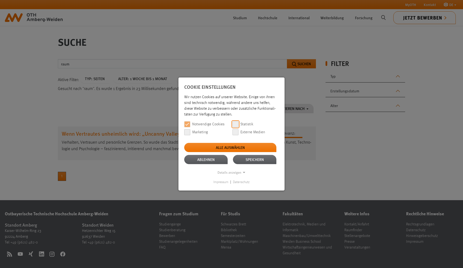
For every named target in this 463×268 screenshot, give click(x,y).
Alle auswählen (230, 147)
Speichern (254, 159)
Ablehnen (206, 159)
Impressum (220, 182)
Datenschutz (241, 182)
